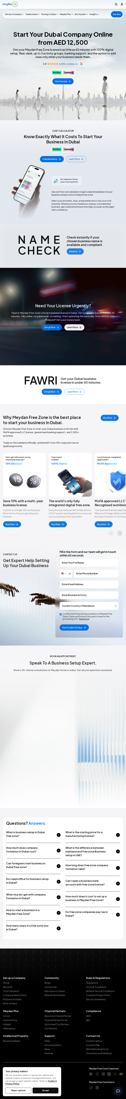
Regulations (92, 982)
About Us (7, 987)
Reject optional (18, 1090)
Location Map (93, 1045)
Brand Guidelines (11, 1040)
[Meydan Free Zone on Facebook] (91, 1074)
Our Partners (51, 1028)
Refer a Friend (10, 1003)
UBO (88, 1016)
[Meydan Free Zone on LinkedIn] (103, 1074)
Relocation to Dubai (55, 991)
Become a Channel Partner (58, 1016)
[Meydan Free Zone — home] (10, 4)
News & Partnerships (55, 995)
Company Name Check (15, 995)
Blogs (48, 982)
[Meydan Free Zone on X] (115, 1074)
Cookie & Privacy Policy (98, 995)
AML (88, 1020)
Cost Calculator (11, 991)
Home (6, 982)
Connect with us (94, 1040)
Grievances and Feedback (99, 1053)
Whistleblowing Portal (97, 1049)
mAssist (7, 1024)
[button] (13, 14)
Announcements (53, 1045)
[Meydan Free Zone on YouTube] (121, 1074)
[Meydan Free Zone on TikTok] (109, 1074)
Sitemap (49, 1053)
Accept (45, 1090)
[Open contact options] (118, 1091)
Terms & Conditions (96, 987)
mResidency (9, 1028)
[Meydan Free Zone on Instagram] (97, 1074)
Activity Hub (51, 987)
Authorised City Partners (57, 1024)
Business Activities (12, 999)
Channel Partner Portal (56, 1020)
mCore (6, 1016)
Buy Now (117, 14)
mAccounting (10, 1020)
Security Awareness (96, 999)
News (47, 1049)
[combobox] (66, 573)
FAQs (47, 1040)
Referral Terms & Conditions (100, 991)
